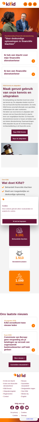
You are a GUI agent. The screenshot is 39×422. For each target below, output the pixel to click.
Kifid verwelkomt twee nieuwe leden (15, 324)
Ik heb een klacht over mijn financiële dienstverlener (16, 58)
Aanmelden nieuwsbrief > (19, 365)
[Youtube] (27, 407)
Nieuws (23, 381)
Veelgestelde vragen (28, 388)
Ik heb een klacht (9, 381)
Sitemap (24, 415)
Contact (6, 396)
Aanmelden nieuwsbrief (25, 385)
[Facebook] (12, 407)
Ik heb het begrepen (19, 221)
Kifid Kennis (7, 388)
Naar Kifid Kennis (19, 132)
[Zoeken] (30, 4)
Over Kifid (24, 391)
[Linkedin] (17, 407)
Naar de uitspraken (19, 138)
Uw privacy (14, 412)
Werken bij (24, 394)
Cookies (24, 412)
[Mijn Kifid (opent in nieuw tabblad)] (25, 4)
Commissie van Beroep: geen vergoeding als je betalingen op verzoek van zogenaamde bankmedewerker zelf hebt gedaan (17, 343)
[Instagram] (22, 407)
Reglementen (7, 394)
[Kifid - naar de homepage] (8, 3)
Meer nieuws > (19, 358)
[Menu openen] (35, 4)
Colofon (15, 415)
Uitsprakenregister (9, 391)
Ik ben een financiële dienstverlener (15, 72)
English (23, 396)
